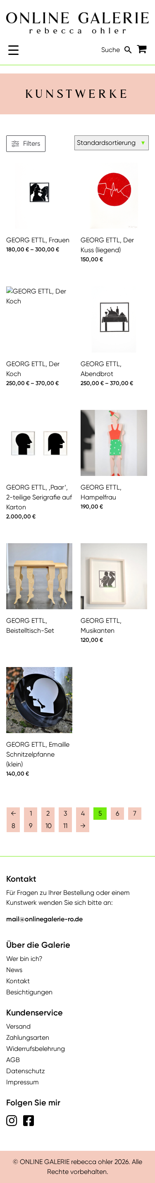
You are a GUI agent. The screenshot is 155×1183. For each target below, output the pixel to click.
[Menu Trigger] (13, 50)
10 (48, 826)
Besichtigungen (29, 992)
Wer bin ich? (24, 959)
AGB (13, 1060)
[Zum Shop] (143, 50)
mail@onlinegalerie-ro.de (44, 919)
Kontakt (18, 981)
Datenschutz (25, 1071)
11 (65, 826)
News (14, 970)
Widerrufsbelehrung (35, 1049)
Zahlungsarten (27, 1037)
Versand (18, 1026)
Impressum (22, 1082)
